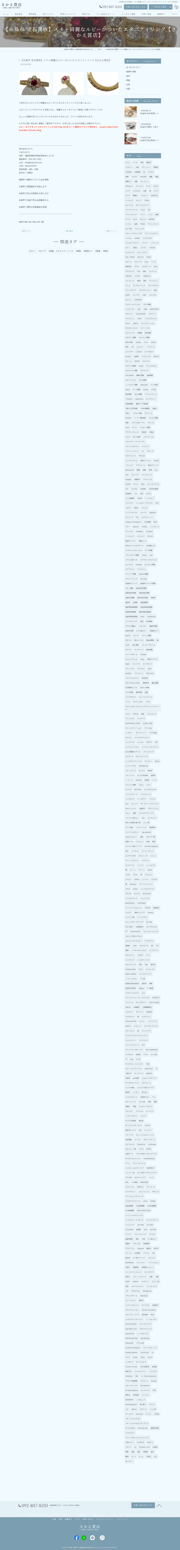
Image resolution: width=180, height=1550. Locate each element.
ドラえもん (136, 191)
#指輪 (51, 251)
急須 (150, 470)
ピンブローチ (147, 664)
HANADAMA (144, 1182)
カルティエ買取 (131, 366)
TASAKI (142, 224)
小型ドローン (130, 1442)
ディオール (141, 718)
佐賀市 (153, 598)
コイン (142, 214)
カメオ (138, 1059)
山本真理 (136, 1078)
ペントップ (154, 243)
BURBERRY (129, 1400)
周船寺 (128, 1243)
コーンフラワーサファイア (134, 922)
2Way (142, 659)
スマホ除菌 (129, 692)
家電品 (156, 167)
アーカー (149, 1414)
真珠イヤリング (153, 465)
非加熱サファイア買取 (147, 583)
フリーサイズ (143, 1040)
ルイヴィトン (146, 1016)
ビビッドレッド (144, 1192)
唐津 (153, 841)
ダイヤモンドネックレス (148, 560)
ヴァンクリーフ (153, 224)
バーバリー (145, 1395)
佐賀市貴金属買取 (132, 616)
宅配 (42, 222)
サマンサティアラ (145, 1324)
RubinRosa (141, 1144)
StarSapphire (145, 1385)
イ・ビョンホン (151, 1319)
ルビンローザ (130, 1144)
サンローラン (150, 969)
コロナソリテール (149, 1139)
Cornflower (152, 1144)
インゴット (135, 851)
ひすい (141, 785)
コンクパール (138, 650)
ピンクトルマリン (138, 1286)
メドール (151, 423)
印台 (154, 1390)
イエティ (128, 508)
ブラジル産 (140, 1343)
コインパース (152, 1021)
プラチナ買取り (131, 626)
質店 (156, 177)
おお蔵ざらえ (150, 545)
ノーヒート (129, 780)
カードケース (138, 1073)
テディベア (138, 262)
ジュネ (128, 1357)
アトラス (152, 799)
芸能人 (155, 408)
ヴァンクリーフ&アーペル (134, 1050)
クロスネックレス (146, 1329)
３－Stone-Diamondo (148, 1376)
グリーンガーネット (146, 884)
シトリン (153, 856)
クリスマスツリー (140, 1371)
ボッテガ (129, 789)
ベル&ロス (129, 399)
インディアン (153, 950)
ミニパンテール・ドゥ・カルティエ (137, 997)
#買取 (78, 251)
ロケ (127, 489)
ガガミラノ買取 (131, 337)
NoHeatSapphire (131, 1404)
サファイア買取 (131, 574)
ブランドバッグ (148, 752)
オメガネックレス (132, 328)
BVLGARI (143, 177)
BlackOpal (144, 1296)
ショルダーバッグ (143, 960)
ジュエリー (129, 167)
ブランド (152, 1404)
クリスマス (153, 1371)
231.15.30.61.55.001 (133, 683)
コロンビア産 (150, 837)
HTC (137, 517)
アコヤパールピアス (132, 993)
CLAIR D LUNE (147, 723)
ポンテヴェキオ (151, 927)
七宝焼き (143, 489)
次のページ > (111, 231)
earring (156, 460)
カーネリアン (152, 818)
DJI (135, 1447)
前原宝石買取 (130, 598)
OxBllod (135, 1281)
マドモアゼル (147, 238)
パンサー (145, 243)
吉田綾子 (155, 1305)
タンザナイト (130, 865)
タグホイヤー (144, 370)
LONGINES (138, 300)
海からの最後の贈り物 (133, 822)
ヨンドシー (140, 347)
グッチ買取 (136, 389)
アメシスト (129, 1111)
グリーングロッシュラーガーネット (137, 1438)
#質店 (105, 251)
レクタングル (130, 309)
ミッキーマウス (131, 766)
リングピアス (130, 799)
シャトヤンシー (131, 1040)
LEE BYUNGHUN (131, 1324)
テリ (153, 1097)
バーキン (129, 224)
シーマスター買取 (132, 385)
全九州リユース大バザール (134, 545)
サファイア (129, 517)
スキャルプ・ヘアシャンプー (135, 441)
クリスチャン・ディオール (134, 1220)
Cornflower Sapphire (133, 1348)
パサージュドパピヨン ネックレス (137, 1423)
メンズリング (145, 1390)
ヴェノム (129, 361)
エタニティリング (142, 756)
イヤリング (129, 465)
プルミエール (146, 1083)
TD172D (128, 893)
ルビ (143, 993)
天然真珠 (136, 1395)
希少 (127, 851)
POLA (127, 427)
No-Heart (143, 579)
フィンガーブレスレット (134, 1272)
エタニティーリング (132, 1314)
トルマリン (145, 860)
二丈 (127, 1409)
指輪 (135, 181)
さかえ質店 (147, 304)
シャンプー (145, 446)
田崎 (135, 224)
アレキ (145, 1054)
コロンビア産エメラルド (134, 936)
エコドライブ (130, 252)
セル (156, 470)
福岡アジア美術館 (142, 404)
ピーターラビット (148, 851)
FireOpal (143, 654)
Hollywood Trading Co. (134, 522)
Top (151, 555)
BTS (156, 742)
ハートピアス (150, 865)
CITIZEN (152, 247)
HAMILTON (154, 195)
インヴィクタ (146, 356)
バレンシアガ (144, 898)
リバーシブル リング (150, 1348)
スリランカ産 (130, 917)
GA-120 (150, 536)
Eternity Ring (145, 1338)
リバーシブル (144, 328)
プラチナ (151, 172)
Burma (128, 635)
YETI (157, 503)
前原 (144, 191)
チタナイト (143, 1409)
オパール (129, 650)
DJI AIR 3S (140, 1442)
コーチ (148, 955)
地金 (155, 290)
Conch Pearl (144, 1352)
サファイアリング (132, 579)
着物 (127, 1456)
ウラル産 (129, 1177)
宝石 (152, 1452)
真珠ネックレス (145, 460)
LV (156, 1068)
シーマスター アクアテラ (144, 503)
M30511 (128, 1026)
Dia (149, 210)
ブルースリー (141, 1262)
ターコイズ (129, 1414)
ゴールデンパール (132, 210)
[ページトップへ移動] (159, 1505)
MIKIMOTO (146, 276)
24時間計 (136, 1007)
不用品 (148, 1456)
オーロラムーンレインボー (134, 1064)
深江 (136, 1376)
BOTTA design (154, 1002)
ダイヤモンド (130, 271)
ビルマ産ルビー (141, 631)
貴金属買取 (144, 602)
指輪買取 (150, 375)
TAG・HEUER (130, 257)
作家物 (128, 1078)
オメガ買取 (142, 380)
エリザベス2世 (130, 856)
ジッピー (142, 1021)
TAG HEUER (129, 375)
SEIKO (147, 200)
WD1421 (136, 527)
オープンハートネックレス (149, 804)
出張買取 (137, 172)
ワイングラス (130, 718)
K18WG (153, 1201)
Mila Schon (150, 673)
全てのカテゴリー (133, 67)
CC (143, 451)
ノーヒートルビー (132, 979)
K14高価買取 (130, 1210)
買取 (127, 1452)
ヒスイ (148, 785)
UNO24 (128, 1007)
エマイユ (137, 893)
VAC (143, 818)
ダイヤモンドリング (151, 1026)
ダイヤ (156, 191)
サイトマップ (122, 1519)
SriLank (147, 1125)
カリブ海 (154, 1054)
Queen (150, 870)
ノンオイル (129, 1362)
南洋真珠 (145, 678)
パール (135, 162)
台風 (145, 309)
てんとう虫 (155, 1281)
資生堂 (144, 432)
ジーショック (130, 536)
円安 (127, 347)
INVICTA (156, 356)
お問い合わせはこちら (136, 7)
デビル (146, 342)
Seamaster (144, 385)
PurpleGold (151, 616)
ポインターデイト (153, 484)
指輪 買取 (149, 650)
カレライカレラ (141, 1362)
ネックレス (139, 186)
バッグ (128, 191)
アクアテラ (129, 503)
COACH (140, 955)
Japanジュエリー (131, 837)
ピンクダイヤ (149, 1272)
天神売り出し (144, 1097)
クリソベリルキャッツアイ (134, 1215)
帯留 (134, 1106)
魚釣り (136, 508)
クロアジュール (131, 456)
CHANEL (137, 238)
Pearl (146, 262)
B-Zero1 (128, 356)
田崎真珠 (129, 266)
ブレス (128, 285)
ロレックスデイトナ (142, 205)
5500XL (144, 527)
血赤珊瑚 (129, 1139)
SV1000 (135, 714)
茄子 (141, 493)
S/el (127, 475)
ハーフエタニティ (143, 1333)
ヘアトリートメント (132, 451)
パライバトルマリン (132, 678)
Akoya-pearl (130, 470)
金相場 (135, 602)
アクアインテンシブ (132, 432)
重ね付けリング (131, 1130)
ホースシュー (153, 281)
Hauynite (140, 1248)
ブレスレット (130, 281)
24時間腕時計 (147, 1007)
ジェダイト (129, 1012)
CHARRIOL (139, 531)
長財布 (141, 1300)
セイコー (139, 200)
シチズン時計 (137, 413)
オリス (135, 484)
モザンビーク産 (131, 1149)
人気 (155, 1456)
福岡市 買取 (23, 222)
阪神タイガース (152, 659)
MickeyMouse (143, 766)
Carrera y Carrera (131, 1367)
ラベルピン (148, 875)
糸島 (147, 841)
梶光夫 (150, 770)
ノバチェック (140, 1400)
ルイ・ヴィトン (131, 1300)
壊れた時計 (129, 342)
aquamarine (130, 1333)
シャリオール (154, 527)
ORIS (142, 484)
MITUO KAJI (147, 893)
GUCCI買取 (138, 394)
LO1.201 (134, 489)
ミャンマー (148, 1130)
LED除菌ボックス (131, 687)
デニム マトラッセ (139, 1163)
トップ (150, 214)
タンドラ (143, 512)
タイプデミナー (151, 399)
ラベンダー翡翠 (131, 785)
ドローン (128, 1447)
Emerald (139, 564)
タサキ (136, 266)
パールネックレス (132, 460)
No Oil (150, 1357)
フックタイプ (130, 742)
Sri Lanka (140, 1225)
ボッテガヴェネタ (150, 789)
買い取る (143, 1404)
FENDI (128, 295)
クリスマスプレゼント (141, 737)
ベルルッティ (130, 1187)
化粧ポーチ (129, 1154)
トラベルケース (145, 794)
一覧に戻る (68, 231)
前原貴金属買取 (131, 612)
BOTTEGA (137, 789)
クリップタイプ (131, 290)
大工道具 (129, 172)
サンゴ (128, 219)
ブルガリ (135, 177)
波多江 (128, 1277)
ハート (154, 780)
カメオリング (146, 266)
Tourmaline (129, 1229)
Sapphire (152, 512)
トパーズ (140, 865)
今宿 (143, 1239)
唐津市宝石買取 (142, 598)
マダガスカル (135, 1291)
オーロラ (152, 1234)
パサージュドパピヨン (133, 1419)
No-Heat (149, 922)
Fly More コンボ (144, 1447)
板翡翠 (138, 1229)
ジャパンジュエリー (132, 832)
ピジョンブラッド (132, 659)
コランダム (136, 1243)
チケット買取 (146, 635)
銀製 (138, 470)
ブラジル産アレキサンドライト (146, 1154)
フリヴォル (129, 1054)
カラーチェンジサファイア (134, 1196)
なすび (148, 493)
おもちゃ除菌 (144, 687)
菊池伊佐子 (150, 1168)
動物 (138, 281)
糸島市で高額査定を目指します (33, 186)
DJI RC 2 (150, 1442)
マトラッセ (129, 1135)
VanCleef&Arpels (149, 1158)
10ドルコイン (130, 955)
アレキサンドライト (132, 243)
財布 (155, 522)
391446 (147, 908)
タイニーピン (130, 669)
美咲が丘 (129, 1371)
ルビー (128, 247)
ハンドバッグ (130, 1225)
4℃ (133, 347)
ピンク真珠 (129, 827)
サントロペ (129, 531)
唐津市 (128, 602)
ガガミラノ (129, 314)
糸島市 (155, 1447)
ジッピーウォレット (132, 1305)
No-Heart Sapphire (151, 846)
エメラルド (129, 564)
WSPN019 (155, 997)
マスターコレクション (133, 304)
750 (127, 1291)
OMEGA (135, 323)
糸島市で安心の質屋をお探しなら (34, 193)
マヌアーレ (152, 314)
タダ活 (153, 389)
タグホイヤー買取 (132, 370)
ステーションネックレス (134, 1068)
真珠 (141, 162)
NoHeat (150, 912)
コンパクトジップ (145, 974)
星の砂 (153, 964)
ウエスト (129, 640)
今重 (156, 1277)
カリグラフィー (131, 1192)
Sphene (134, 1409)
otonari (145, 389)
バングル (140, 742)
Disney (157, 761)
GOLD (145, 1201)
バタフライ (142, 626)
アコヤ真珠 (153, 733)
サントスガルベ (151, 366)
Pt (152, 1352)
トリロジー (129, 733)
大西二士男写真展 (132, 408)
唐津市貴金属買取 (145, 612)
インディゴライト (131, 1116)
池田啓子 (142, 808)
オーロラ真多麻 (131, 1121)
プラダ (141, 1149)
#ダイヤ (42, 251)
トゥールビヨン (153, 1262)
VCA (143, 1045)
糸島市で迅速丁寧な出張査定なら (34, 200)
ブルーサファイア (140, 1234)
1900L (139, 318)
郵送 (133, 1452)
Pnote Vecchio (143, 1428)
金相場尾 (149, 621)
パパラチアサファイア (146, 813)
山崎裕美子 (140, 927)
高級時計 (136, 1267)
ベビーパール (130, 775)
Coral (135, 219)
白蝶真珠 (156, 908)
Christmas (129, 1376)
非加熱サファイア (132, 583)
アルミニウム (147, 479)
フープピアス (141, 799)
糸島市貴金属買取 (146, 607)
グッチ (148, 186)
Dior (127, 804)
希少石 (156, 1248)
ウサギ (135, 875)
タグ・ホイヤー (142, 252)
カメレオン (153, 295)
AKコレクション (131, 808)
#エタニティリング (64, 251)
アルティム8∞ (138, 702)
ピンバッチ (136, 664)
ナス (135, 493)
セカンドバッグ (131, 964)
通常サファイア (139, 912)
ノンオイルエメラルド (139, 950)
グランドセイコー (132, 214)
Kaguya (141, 988)
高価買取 (146, 1243)
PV (126, 931)
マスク (128, 437)
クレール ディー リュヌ (133, 728)
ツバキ (148, 702)
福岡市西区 (129, 1239)
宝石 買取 (135, 645)
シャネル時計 (130, 1087)
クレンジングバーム (145, 697)
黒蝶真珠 (146, 683)
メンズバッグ (130, 960)
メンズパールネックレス (150, 747)
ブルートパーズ (131, 770)
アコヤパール (140, 465)
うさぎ (128, 875)
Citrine (142, 1357)
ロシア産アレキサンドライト (147, 1173)
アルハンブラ (139, 229)
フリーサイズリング (132, 1045)
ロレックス (129, 205)
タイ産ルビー (152, 1239)
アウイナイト (130, 1248)
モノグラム (145, 1305)
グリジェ (146, 1253)
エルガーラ (129, 756)
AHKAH (157, 1414)
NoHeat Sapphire (131, 1352)
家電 (146, 692)
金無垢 (136, 356)
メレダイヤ (129, 352)
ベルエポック (130, 1016)
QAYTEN (153, 1229)
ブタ (157, 946)
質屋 (34, 222)
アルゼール (144, 1381)
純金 (144, 271)
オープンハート (141, 733)
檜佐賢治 (153, 827)
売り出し (145, 1092)
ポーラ (134, 427)
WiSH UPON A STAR (143, 1210)
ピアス (128, 162)
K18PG (136, 879)
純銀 (144, 470)
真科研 (144, 983)
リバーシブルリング (139, 1277)
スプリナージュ (148, 437)
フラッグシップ (147, 475)
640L (144, 295)
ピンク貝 (146, 822)
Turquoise (139, 1414)
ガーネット (150, 1111)
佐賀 (141, 837)
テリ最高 (135, 1182)
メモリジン (151, 1258)
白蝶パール (129, 841)
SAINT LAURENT (131, 974)
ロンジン (129, 300)
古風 (149, 1102)
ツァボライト (130, 1433)
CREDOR (129, 276)
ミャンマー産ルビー (132, 818)
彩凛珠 (138, 1054)
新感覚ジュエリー (148, 1267)
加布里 (154, 1367)
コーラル (137, 1139)
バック (151, 1177)
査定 (30, 222)
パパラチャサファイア (133, 1201)
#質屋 (97, 251)
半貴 (150, 1277)
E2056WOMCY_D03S (133, 723)
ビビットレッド (131, 1102)
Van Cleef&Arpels (152, 1050)
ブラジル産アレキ (132, 560)
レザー (128, 527)
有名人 (128, 413)
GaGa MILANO (141, 314)
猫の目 (141, 1121)
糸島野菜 (129, 493)
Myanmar (133, 884)
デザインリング (153, 808)
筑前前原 (145, 1314)
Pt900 (128, 1281)
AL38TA (128, 484)
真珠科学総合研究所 (132, 983)
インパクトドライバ (147, 889)
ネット (141, 1456)
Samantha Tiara (131, 1329)
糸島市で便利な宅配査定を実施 (33, 206)
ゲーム (134, 1456)
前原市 (153, 775)
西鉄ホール (142, 541)
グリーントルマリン (132, 860)
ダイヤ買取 (148, 550)
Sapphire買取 (143, 574)
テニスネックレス (139, 285)
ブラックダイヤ (153, 285)
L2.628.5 (139, 352)
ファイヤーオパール (148, 645)
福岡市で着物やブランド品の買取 (34, 179)
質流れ (128, 1092)
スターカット (130, 1031)
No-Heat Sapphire (132, 1390)
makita (135, 889)
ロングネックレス (145, 290)
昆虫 (127, 1286)
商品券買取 (150, 640)
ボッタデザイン (141, 1002)
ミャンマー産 (130, 1173)
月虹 (147, 1064)
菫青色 (128, 946)
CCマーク (150, 451)
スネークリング (131, 380)
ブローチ (129, 262)
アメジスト (139, 1111)
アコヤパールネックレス (134, 550)
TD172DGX (129, 927)
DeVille (153, 342)
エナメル (142, 770)
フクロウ (154, 879)
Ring (152, 1314)
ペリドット (139, 841)
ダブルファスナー (140, 1177)
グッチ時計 (154, 385)
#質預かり (88, 251)
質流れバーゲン (131, 541)
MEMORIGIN (130, 1262)
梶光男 (128, 1258)
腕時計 (135, 195)
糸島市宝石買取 (141, 588)
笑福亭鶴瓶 (129, 404)
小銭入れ (129, 1073)
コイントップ (142, 856)
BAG (127, 1182)
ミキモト (137, 276)
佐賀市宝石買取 (144, 593)
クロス (142, 210)
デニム (128, 1163)
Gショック (140, 536)
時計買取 (129, 394)
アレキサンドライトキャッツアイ (137, 1035)
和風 (155, 1102)
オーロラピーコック (132, 1083)
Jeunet (135, 1357)
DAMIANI (149, 1012)
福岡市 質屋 (155, 1428)
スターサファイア (132, 1385)
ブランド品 (148, 728)
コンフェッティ (151, 1286)
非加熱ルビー (154, 631)
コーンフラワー (142, 917)
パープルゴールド (131, 621)
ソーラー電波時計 (140, 418)
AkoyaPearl (149, 1068)
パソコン (136, 635)
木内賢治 (137, 1253)
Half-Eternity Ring (132, 1338)
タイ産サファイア (139, 1258)
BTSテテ (149, 742)
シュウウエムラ (131, 697)
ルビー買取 (129, 588)
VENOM (136, 361)
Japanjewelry (146, 832)
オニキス (129, 737)
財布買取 (148, 522)
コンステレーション (148, 323)
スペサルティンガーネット (134, 1319)
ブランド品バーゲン (138, 423)
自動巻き (137, 479)
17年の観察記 (145, 408)
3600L (128, 389)
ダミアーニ (139, 1012)
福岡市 (148, 162)
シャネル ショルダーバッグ (135, 1168)
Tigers (128, 664)
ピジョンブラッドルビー (134, 941)
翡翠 (134, 813)
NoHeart (139, 780)
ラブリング (135, 475)
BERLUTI (140, 1187)
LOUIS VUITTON (131, 1021)
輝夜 (150, 983)
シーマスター (149, 498)
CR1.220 (142, 456)
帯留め (128, 1106)
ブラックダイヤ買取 (132, 555)
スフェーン (137, 1026)
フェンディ (136, 295)
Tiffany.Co (129, 186)
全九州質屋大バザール (133, 752)
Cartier (141, 366)
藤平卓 (128, 1395)
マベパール (151, 347)
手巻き (128, 1267)
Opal (149, 669)
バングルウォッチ (151, 318)
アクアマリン (130, 569)
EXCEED (128, 418)
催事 (127, 423)
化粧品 (151, 432)
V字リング (155, 1192)
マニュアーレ (130, 318)
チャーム (129, 1253)
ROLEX (148, 257)
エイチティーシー (148, 517)
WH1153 (140, 257)
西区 (137, 1239)
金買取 (139, 333)
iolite (134, 946)
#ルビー (32, 251)
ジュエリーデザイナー (149, 1078)
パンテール (129, 1002)
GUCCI (156, 186)
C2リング (134, 804)
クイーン (142, 870)
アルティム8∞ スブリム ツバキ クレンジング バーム (142, 707)
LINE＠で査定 (160, 7)
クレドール (152, 271)
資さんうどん (138, 640)
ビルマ (128, 714)
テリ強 (142, 979)
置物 (127, 950)
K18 (138, 271)
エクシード (148, 413)
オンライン (129, 1461)
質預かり (129, 181)
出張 (38, 222)
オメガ (128, 323)
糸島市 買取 (129, 631)
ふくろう (145, 879)
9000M (139, 498)
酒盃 (142, 714)
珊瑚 (156, 214)
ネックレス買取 (144, 337)
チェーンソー (146, 167)
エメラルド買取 (150, 564)
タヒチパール (130, 333)
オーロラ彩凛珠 (142, 775)
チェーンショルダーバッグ (145, 1135)
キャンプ (145, 508)
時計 (138, 1452)
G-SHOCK (149, 531)
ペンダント (145, 1281)
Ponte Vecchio (135, 931)
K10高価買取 (152, 1206)
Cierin (142, 616)
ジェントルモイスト (132, 446)
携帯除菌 (139, 692)
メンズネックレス (132, 898)
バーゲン (136, 1092)
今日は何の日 (154, 309)
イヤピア (129, 912)
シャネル (129, 238)
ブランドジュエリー (151, 233)
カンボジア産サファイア (145, 1087)
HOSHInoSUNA (131, 969)
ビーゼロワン (149, 352)
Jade (145, 1229)
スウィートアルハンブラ (134, 233)
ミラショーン (139, 673)
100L (139, 309)
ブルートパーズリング (150, 931)
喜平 (144, 281)
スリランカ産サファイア (134, 846)
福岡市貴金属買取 (132, 607)
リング (153, 262)
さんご (128, 813)
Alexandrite (129, 1343)
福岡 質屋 (155, 683)
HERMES (151, 219)
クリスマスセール (132, 1097)
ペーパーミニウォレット (134, 908)
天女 (146, 964)
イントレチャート (132, 794)
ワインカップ (151, 714)
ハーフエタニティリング (134, 761)
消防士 (135, 247)
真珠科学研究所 (131, 988)
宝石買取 (148, 333)
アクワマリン (141, 569)
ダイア (128, 195)
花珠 (140, 964)
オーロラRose (130, 1428)
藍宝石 (148, 1248)
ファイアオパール (132, 654)
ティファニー (144, 181)
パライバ (143, 1116)
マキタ (128, 889)
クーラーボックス (132, 512)
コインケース (150, 1187)
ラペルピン (141, 669)
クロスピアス (143, 946)
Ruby (155, 266)
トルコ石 (153, 1409)
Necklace (129, 673)
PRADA (148, 1149)
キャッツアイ (146, 1031)
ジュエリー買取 (145, 427)
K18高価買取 (140, 1206)
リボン (140, 969)
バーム (128, 702)
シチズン (143, 247)
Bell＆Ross (139, 399)
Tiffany (144, 555)
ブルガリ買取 (153, 418)
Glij (153, 1253)
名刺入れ (149, 1073)
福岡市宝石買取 (131, 593)
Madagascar (147, 1291)
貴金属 (145, 1452)
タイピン (129, 879)
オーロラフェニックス (133, 1158)
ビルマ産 (142, 1102)
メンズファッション (132, 747)
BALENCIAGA (130, 903)
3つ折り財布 (141, 903)
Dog (131, 1059)
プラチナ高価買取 (132, 1381)
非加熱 (147, 780)
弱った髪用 (136, 437)
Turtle (127, 645)
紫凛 (141, 621)
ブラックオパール (132, 1296)
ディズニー (148, 761)
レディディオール (152, 1220)
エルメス (143, 219)
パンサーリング (141, 827)
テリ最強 (150, 988)
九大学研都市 (144, 1367)
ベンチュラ (129, 200)
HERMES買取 (153, 489)
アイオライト (149, 941)
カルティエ (146, 361)
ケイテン (129, 1234)
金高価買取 (129, 1206)
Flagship (128, 479)
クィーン (133, 870)
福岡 (127, 177)
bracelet (153, 1381)
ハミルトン (144, 195)
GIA (140, 1130)
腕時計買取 (140, 375)
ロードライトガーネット (134, 1125)
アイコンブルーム (151, 394)
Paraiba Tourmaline (149, 1310)
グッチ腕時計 (130, 498)
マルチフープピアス (145, 1106)
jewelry (138, 342)
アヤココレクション (132, 1310)
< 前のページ (26, 231)
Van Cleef (129, 229)
